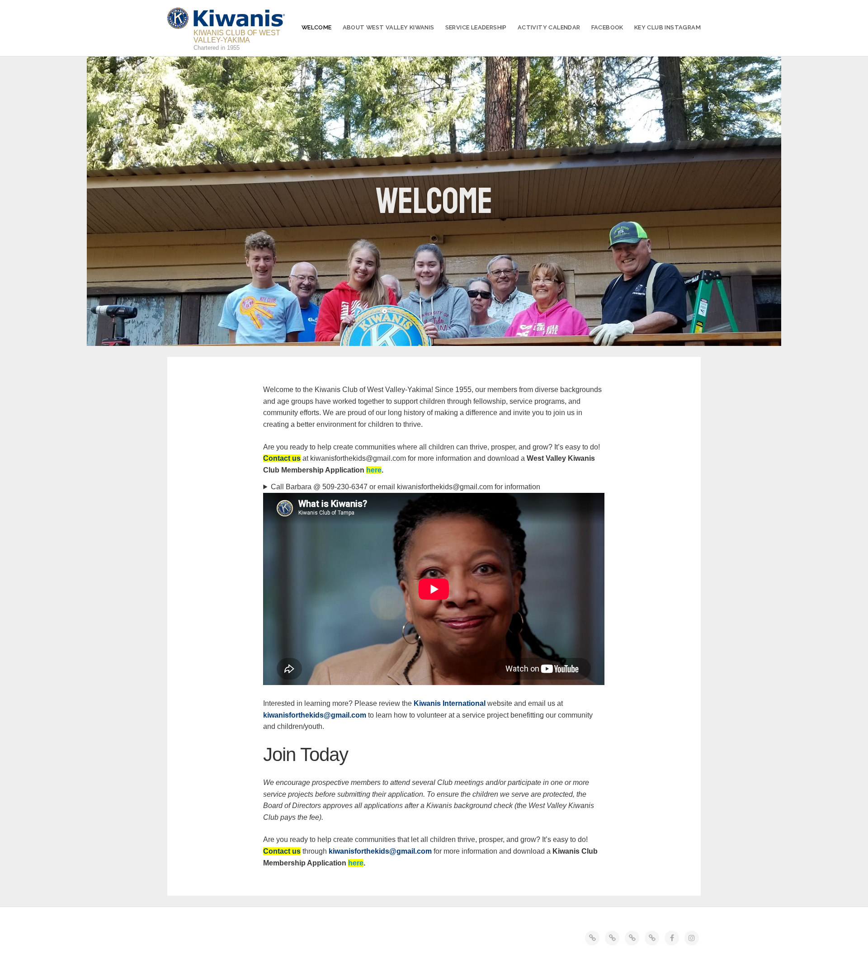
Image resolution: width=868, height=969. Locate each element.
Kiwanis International (450, 703)
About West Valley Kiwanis (388, 27)
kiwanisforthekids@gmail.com (314, 715)
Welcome (317, 27)
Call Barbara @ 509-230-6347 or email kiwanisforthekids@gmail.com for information (405, 487)
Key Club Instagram (667, 27)
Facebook (607, 27)
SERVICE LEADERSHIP (476, 27)
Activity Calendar (549, 27)
